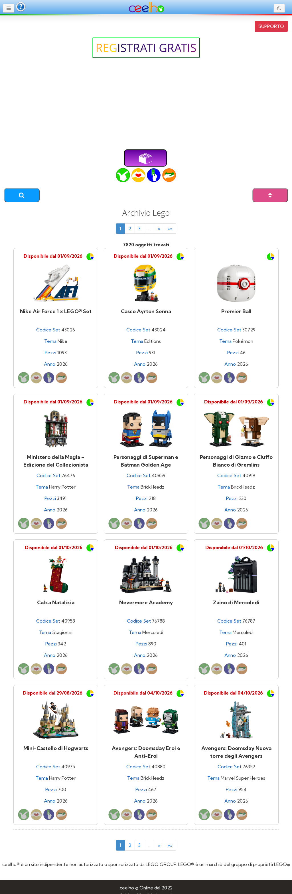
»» (170, 228)
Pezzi (50, 352)
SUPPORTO (271, 26)
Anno (49, 364)
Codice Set (48, 330)
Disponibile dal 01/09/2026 (53, 256)
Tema (50, 341)
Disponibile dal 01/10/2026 (53, 547)
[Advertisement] (146, 107)
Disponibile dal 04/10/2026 (143, 693)
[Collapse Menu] (8, 8)
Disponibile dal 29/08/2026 (52, 693)
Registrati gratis (146, 47)
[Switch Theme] (279, 8)
